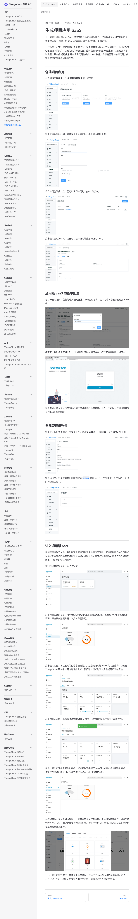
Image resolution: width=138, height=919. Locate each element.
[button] (18, 12)
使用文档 (49, 23)
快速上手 (59, 23)
